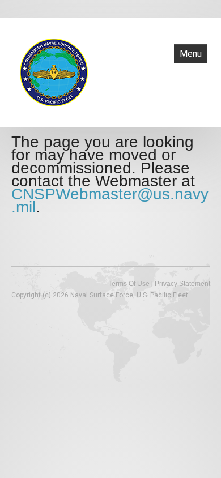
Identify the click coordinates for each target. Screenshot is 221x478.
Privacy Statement (182, 284)
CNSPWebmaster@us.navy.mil (110, 200)
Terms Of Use (129, 284)
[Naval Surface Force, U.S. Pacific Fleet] (54, 71)
